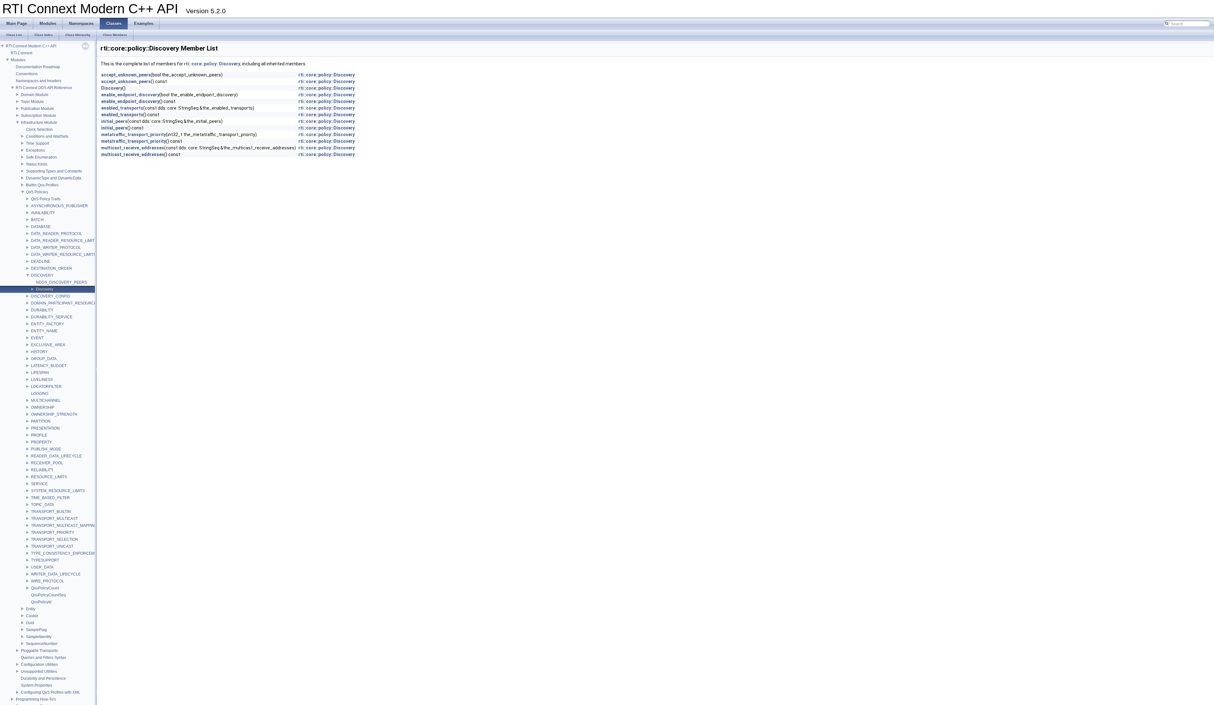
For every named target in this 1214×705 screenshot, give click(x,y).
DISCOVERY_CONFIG (50, 296)
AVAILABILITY (43, 213)
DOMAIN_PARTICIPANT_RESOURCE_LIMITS (71, 303)
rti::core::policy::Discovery (212, 63)
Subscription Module (38, 115)
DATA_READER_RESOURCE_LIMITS (64, 240)
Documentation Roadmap (38, 67)
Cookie (32, 616)
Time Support (37, 143)
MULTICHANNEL (46, 400)
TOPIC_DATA (42, 505)
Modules (18, 60)
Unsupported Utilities (39, 671)
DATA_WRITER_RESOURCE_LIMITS (63, 254)
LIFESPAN (40, 373)
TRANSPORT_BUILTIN (51, 511)
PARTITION (41, 421)
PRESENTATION (45, 428)
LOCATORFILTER (46, 386)
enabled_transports (122, 108)
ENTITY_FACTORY (47, 324)
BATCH (37, 220)
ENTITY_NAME (44, 331)
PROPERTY (41, 442)
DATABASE (41, 227)
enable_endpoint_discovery (130, 94)
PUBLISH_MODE (46, 449)
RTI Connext (21, 53)
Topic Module (32, 101)
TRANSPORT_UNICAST (52, 546)
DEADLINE (40, 261)
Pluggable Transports (39, 650)
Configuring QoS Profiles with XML (50, 692)
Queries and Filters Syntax (43, 657)
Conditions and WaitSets (47, 136)
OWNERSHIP (42, 407)
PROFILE (39, 435)
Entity (30, 609)
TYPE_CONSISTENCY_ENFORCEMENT (66, 553)
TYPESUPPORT (45, 560)
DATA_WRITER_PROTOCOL (56, 247)
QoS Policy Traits (45, 199)
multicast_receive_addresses (132, 147)
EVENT (37, 338)
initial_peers (114, 121)
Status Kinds (36, 164)
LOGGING (39, 393)
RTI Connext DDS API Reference (44, 88)
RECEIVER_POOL (47, 463)
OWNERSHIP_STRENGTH (54, 414)
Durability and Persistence (43, 678)
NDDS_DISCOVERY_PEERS (61, 282)
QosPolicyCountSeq (48, 595)
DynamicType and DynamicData (53, 178)
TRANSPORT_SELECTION (54, 539)
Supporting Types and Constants (54, 171)
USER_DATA (42, 567)
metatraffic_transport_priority (133, 134)
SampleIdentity (39, 637)
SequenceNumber (42, 644)
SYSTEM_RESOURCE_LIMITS (58, 491)
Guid (30, 623)
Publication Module (37, 108)
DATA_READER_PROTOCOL (56, 234)
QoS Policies (37, 192)
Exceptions (35, 150)
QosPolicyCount (45, 588)
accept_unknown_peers (126, 74)
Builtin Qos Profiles (42, 185)
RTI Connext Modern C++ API (31, 46)
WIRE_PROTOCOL (47, 581)
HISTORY (39, 352)
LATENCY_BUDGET (48, 366)
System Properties (36, 685)
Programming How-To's (36, 699)
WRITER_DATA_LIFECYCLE (56, 574)
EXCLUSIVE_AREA (48, 345)
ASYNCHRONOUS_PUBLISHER (59, 206)
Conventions (27, 74)
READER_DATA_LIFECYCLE (56, 456)
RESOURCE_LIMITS (49, 477)
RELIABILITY (42, 470)
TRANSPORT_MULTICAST (54, 518)
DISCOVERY (42, 275)
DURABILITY (42, 310)
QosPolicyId (41, 602)
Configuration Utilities (39, 664)
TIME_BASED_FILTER (50, 498)
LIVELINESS (42, 379)
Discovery (44, 289)
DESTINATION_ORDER (51, 268)
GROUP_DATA (44, 359)
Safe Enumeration (41, 157)
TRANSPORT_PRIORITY (52, 532)
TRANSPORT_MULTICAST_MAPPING (64, 525)
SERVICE (39, 484)
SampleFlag (36, 630)
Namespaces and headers (38, 81)
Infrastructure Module (39, 122)
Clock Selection (39, 129)
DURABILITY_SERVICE (51, 317)
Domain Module (34, 95)
